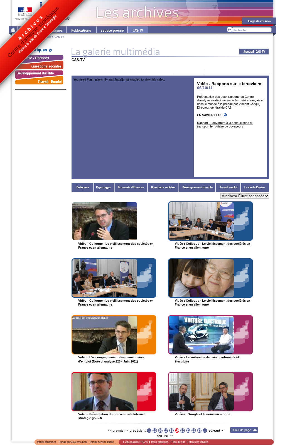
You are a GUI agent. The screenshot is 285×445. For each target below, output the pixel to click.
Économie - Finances (131, 187)
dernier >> (165, 436)
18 (171, 430)
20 (183, 430)
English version (259, 21)
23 (199, 430)
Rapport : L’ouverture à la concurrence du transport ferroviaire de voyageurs (225, 124)
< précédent (136, 430)
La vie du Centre (255, 187)
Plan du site (178, 442)
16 (160, 430)
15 (155, 430)
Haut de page (242, 430)
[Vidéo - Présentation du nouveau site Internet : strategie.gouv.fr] (113, 392)
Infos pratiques (159, 442)
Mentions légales (198, 442)
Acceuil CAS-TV (254, 51)
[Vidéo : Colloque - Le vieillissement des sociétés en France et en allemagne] (113, 221)
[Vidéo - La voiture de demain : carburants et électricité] (210, 335)
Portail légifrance (46, 442)
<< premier (116, 430)
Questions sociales (163, 187)
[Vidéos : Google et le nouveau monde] (210, 392)
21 (188, 430)
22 (194, 430)
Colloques (83, 187)
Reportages (104, 187)
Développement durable (197, 187)
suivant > (215, 430)
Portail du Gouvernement (73, 442)
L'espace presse (111, 29)
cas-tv (137, 29)
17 (166, 430)
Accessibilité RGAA (136, 442)
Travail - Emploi (228, 187)
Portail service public (102, 442)
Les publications (81, 29)
